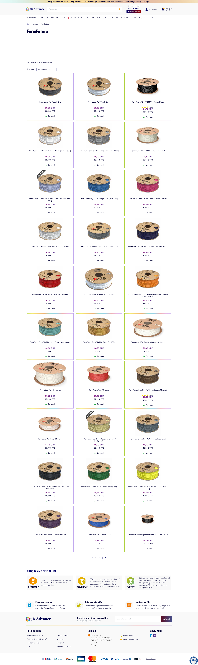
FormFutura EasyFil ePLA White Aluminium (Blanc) (99, 151)
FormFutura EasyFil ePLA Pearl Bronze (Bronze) (148, 390)
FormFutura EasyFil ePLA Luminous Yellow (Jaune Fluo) (148, 488)
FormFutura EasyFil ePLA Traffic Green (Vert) (99, 487)
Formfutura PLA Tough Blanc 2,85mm (99, 294)
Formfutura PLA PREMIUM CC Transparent (148, 151)
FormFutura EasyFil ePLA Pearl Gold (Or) (99, 342)
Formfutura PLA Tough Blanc (99, 102)
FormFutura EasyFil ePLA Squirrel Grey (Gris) (148, 439)
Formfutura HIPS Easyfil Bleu (99, 535)
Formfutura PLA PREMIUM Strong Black (148, 102)
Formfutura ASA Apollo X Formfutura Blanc (148, 342)
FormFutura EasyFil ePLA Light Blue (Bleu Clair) (99, 199)
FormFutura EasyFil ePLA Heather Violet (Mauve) (148, 199)
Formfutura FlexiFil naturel (50, 390)
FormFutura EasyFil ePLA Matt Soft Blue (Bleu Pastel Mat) (50, 200)
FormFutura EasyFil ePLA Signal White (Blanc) (50, 246)
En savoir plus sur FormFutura (39, 62)
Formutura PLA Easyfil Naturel (50, 439)
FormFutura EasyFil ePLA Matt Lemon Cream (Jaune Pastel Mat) (98, 440)
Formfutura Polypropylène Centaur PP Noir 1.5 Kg (148, 535)
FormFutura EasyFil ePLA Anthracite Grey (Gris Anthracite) (50, 488)
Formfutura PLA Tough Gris (50, 102)
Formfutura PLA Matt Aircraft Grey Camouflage (99, 246)
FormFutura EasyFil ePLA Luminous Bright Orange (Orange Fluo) (148, 295)
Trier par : (31, 69)
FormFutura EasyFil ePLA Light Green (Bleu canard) (50, 342)
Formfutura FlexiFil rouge (99, 390)
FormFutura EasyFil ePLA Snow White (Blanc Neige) (50, 151)
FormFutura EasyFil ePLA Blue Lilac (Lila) (50, 535)
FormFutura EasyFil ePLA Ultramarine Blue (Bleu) (148, 246)
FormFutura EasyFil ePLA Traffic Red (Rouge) (50, 294)
